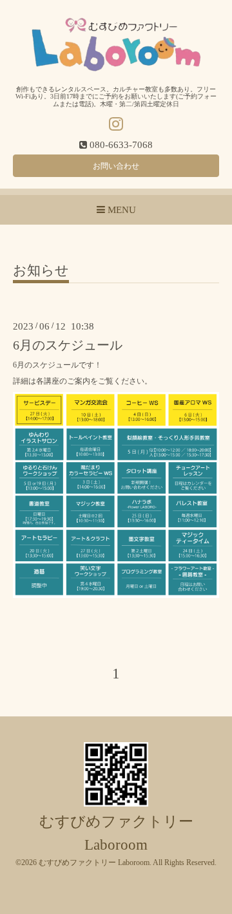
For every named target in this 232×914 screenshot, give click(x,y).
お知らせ (41, 271)
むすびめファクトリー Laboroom (94, 862)
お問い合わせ (116, 166)
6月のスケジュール (67, 345)
